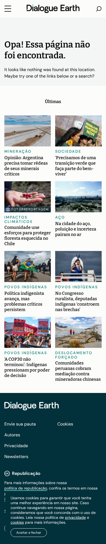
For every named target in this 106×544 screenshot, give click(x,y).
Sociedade (68, 151)
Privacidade (16, 446)
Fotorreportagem (30, 209)
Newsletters (16, 456)
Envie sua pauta (20, 424)
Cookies (65, 424)
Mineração (18, 151)
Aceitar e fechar (28, 532)
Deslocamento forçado (73, 355)
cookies (17, 522)
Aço (60, 217)
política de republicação (25, 488)
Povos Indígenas (25, 286)
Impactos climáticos (18, 219)
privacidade (75, 517)
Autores (12, 435)
